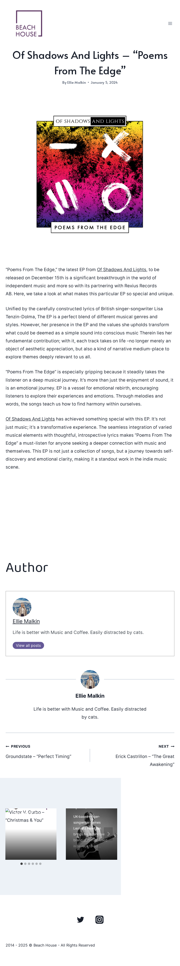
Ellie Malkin (76, 82)
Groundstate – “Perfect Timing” (38, 751)
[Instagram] (99, 919)
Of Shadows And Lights (121, 269)
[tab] (21, 864)
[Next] (108, 834)
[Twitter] (80, 919)
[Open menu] (170, 23)
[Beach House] (29, 23)
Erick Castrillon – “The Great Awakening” (145, 755)
